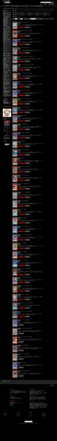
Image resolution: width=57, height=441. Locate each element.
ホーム (4, 412)
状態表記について (6, 100)
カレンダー (43, 412)
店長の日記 (5, 141)
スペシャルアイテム (19, 413)
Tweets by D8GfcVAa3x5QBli (6, 106)
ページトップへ (52, 385)
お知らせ (30, 413)
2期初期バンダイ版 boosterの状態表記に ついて (7, 103)
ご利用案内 (43, 413)
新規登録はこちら (6, 413)
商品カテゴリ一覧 (18, 412)
